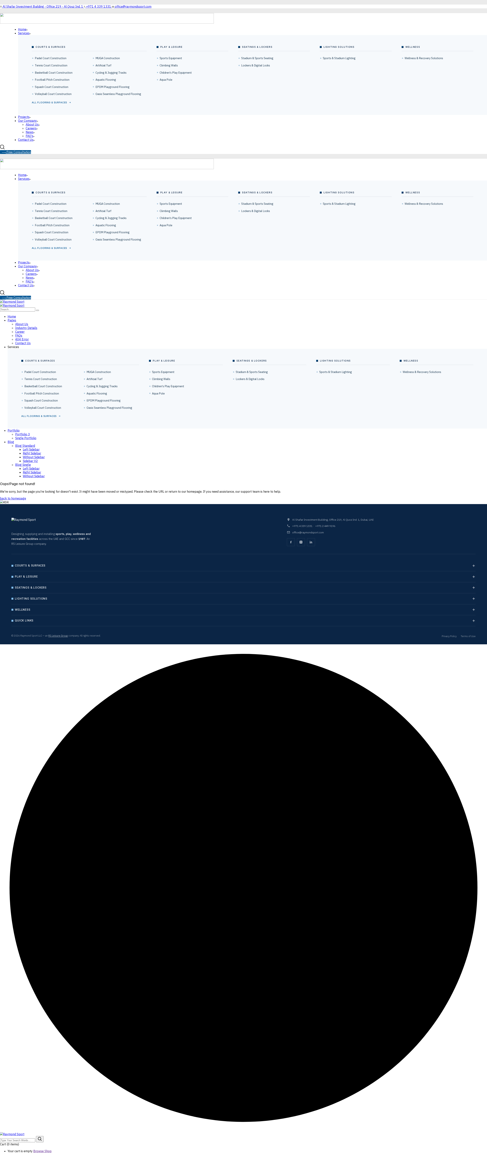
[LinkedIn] (311, 542)
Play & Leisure (26, 576)
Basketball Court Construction (53, 72)
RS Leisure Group (58, 635)
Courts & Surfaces (30, 565)
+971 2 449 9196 (325, 526)
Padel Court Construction (50, 58)
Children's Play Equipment (176, 72)
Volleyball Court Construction (53, 94)
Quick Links (24, 620)
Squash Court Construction (51, 87)
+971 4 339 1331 (302, 526)
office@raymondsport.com (308, 532)
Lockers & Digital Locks (255, 65)
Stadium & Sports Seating (257, 58)
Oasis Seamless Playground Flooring (118, 94)
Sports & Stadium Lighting (339, 58)
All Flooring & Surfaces (49, 102)
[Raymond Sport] (12, 302)
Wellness (22, 609)
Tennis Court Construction (51, 65)
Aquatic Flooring (105, 79)
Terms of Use (468, 636)
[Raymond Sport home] (33, 523)
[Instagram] (301, 542)
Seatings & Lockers (31, 587)
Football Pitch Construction (52, 79)
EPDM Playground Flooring (112, 87)
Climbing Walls (169, 65)
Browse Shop (42, 1151)
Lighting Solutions (31, 598)
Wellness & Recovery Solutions (424, 58)
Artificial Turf (103, 65)
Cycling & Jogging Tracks (111, 72)
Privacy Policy (449, 636)
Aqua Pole (166, 79)
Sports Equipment (171, 58)
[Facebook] (291, 542)
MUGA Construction (107, 58)
